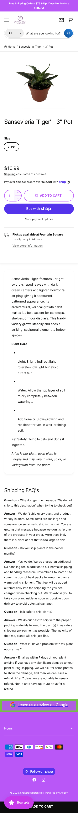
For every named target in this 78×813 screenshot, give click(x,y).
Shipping (10, 174)
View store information (27, 245)
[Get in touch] (61, 20)
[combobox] (49, 33)
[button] (6, 20)
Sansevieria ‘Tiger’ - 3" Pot (36, 46)
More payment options (39, 219)
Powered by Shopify (56, 792)
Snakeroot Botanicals (32, 792)
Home (12, 46)
